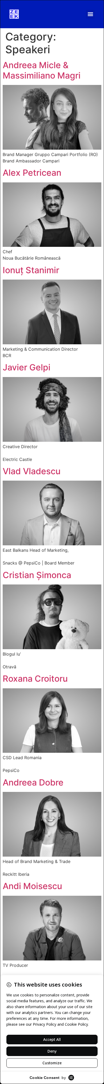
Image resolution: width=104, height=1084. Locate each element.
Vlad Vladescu (32, 471)
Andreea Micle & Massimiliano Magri (42, 70)
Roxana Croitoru (35, 678)
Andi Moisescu (32, 886)
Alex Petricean (32, 172)
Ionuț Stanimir (31, 270)
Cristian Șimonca (37, 575)
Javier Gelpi (26, 367)
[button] (90, 14)
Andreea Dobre (33, 782)
